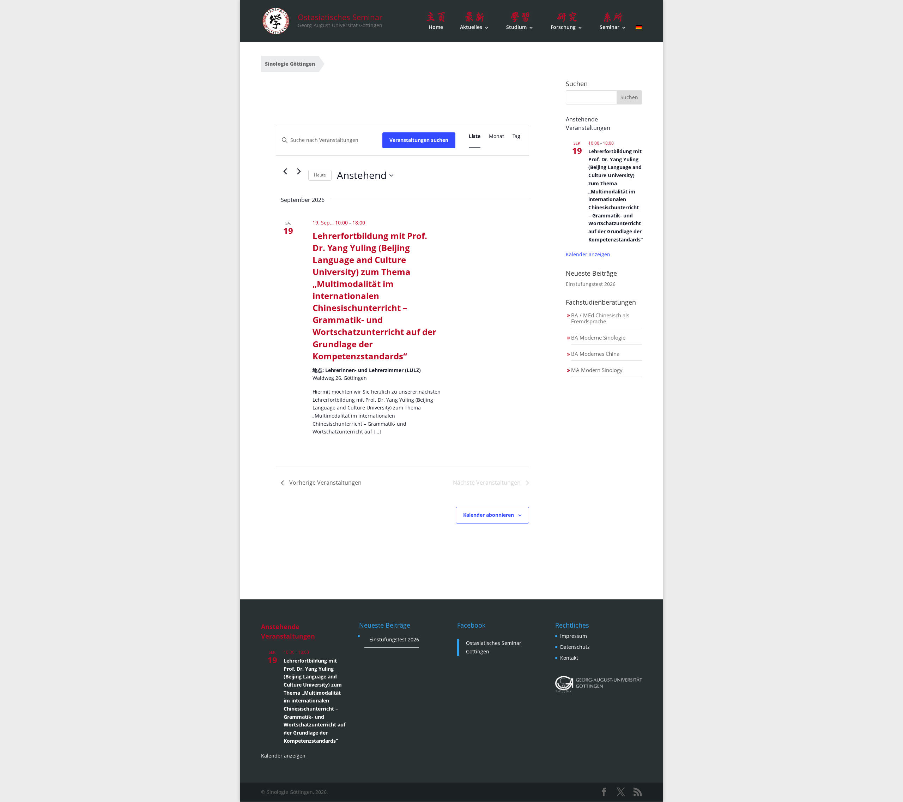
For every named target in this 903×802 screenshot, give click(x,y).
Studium (516, 27)
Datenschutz (575, 647)
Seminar (609, 27)
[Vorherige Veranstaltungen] (285, 171)
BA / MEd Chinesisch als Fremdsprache (600, 318)
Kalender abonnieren (488, 514)
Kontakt (569, 657)
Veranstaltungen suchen (418, 140)
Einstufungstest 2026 (591, 284)
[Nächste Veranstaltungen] (299, 171)
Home (436, 27)
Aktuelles (471, 27)
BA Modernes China (595, 353)
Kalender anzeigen (588, 254)
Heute (320, 175)
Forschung (563, 27)
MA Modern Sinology (597, 369)
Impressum (573, 636)
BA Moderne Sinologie (598, 337)
